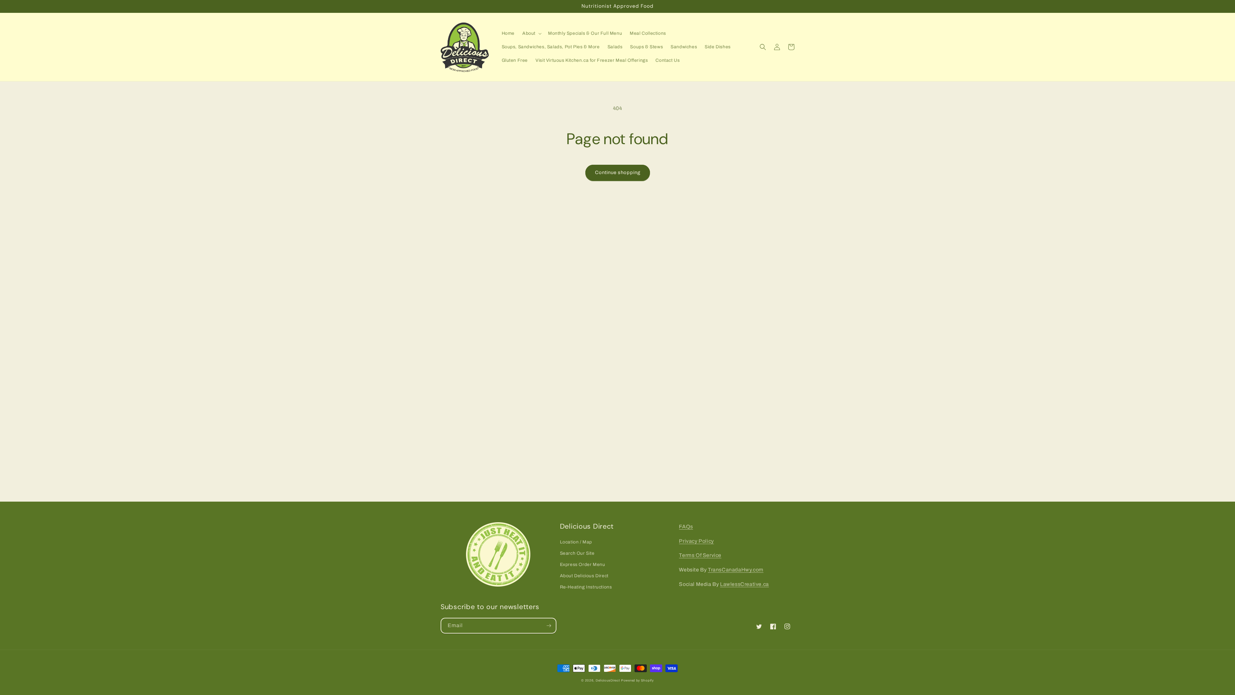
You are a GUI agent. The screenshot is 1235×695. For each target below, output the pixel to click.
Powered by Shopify (637, 680)
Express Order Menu (582, 564)
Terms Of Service (700, 555)
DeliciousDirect (608, 680)
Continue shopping (617, 172)
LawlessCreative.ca (744, 584)
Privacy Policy (696, 541)
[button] (531, 33)
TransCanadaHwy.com (736, 569)
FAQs (686, 526)
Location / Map (576, 542)
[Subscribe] (549, 626)
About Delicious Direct (584, 575)
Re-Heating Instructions (586, 587)
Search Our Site (577, 553)
